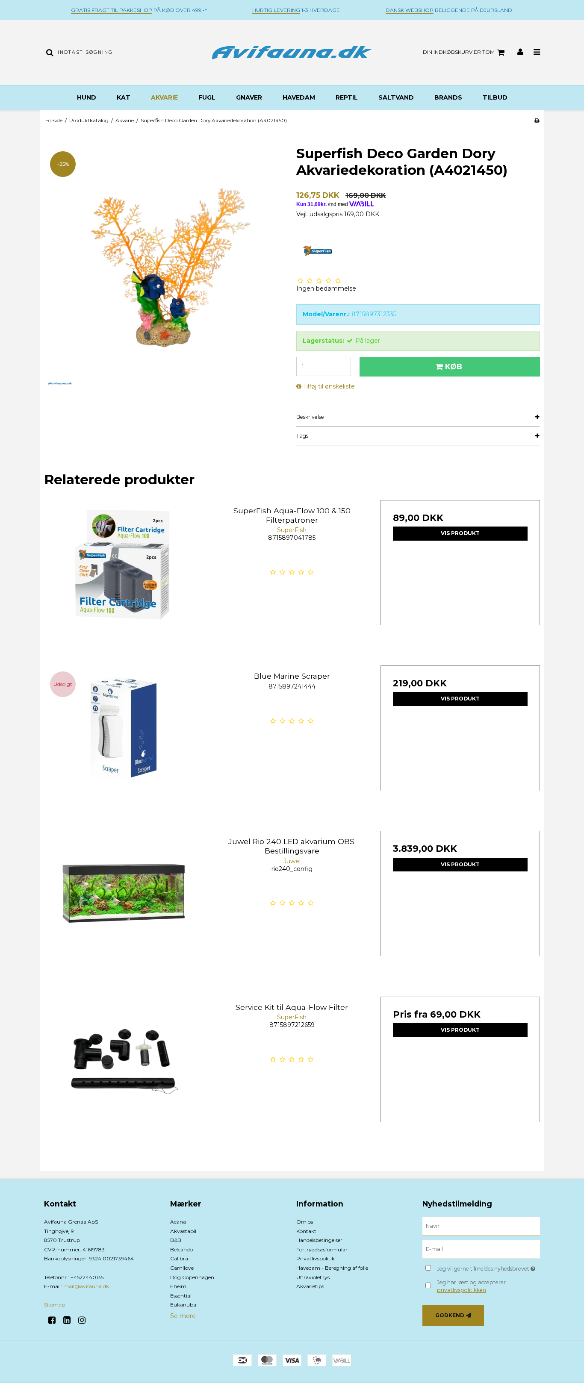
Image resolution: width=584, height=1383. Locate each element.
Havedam (299, 97)
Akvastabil (183, 1231)
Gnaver (249, 97)
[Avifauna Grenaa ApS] (292, 52)
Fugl (206, 97)
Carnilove (182, 1268)
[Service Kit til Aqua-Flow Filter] (124, 1076)
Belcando (181, 1249)
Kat (123, 97)
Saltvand (396, 97)
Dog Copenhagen (192, 1277)
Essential (181, 1295)
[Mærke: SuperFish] (317, 251)
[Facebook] (55, 1320)
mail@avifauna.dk (86, 1286)
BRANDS (448, 97)
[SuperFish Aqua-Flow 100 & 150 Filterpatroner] (124, 579)
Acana (178, 1221)
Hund (86, 97)
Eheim (178, 1286)
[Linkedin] (70, 1320)
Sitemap (54, 1304)
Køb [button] (453, 366)
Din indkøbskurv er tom (459, 52)
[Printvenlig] (537, 120)
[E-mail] (481, 1249)
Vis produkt (460, 533)
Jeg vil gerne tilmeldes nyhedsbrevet (488, 1267)
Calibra (179, 1258)
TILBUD (495, 97)
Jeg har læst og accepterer (471, 1286)
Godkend (449, 1315)
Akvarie (164, 97)
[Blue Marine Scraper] (124, 745)
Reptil (347, 97)
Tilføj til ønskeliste (329, 386)
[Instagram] (84, 1320)
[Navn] (481, 1226)
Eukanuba (183, 1304)
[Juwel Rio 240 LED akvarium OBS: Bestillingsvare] (124, 910)
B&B (175, 1240)
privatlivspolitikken (461, 1290)
